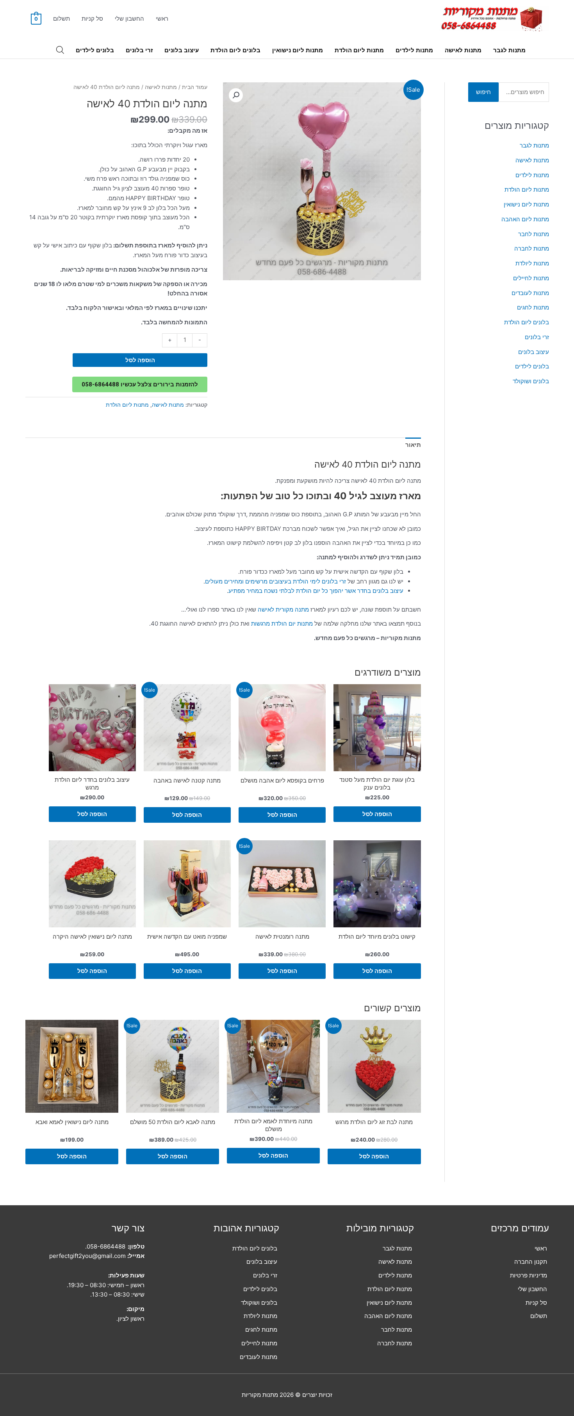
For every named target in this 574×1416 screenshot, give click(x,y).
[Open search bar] (60, 49)
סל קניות (92, 18)
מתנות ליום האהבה (525, 219)
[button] (236, 95)
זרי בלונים (139, 50)
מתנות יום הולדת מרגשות (282, 623)
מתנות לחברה (531, 248)
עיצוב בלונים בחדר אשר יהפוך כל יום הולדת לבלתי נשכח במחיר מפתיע (315, 590)
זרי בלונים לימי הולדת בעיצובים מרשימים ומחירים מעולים (275, 581)
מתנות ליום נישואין (297, 50)
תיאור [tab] (413, 444)
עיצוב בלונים (181, 50)
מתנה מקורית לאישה (283, 609)
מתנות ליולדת (532, 263)
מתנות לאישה (463, 50)
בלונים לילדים (95, 50)
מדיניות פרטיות (528, 1275)
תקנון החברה (530, 1261)
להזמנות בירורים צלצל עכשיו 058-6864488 (140, 384)
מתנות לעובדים (530, 293)
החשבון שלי (129, 18)
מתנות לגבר (509, 50)
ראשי (162, 18)
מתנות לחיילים (531, 278)
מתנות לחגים (533, 307)
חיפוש (483, 92)
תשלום (61, 18)
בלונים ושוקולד (531, 381)
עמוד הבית (194, 87)
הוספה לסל (140, 360)
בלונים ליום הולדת (235, 50)
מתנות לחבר (533, 234)
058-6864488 (106, 1246)
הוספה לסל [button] (377, 814)
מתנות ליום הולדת (359, 50)
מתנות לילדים (414, 50)
